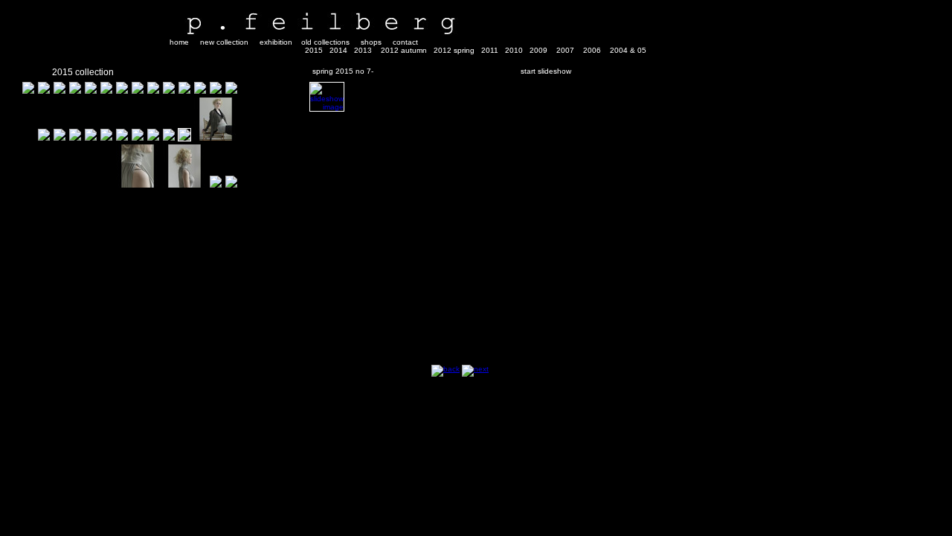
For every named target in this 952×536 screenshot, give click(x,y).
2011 (489, 50)
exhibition (276, 42)
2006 (592, 50)
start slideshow (546, 71)
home (179, 42)
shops (371, 42)
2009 (538, 50)
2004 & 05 (628, 50)
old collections (325, 42)
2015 (314, 50)
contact (405, 42)
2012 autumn (404, 50)
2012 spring (454, 50)
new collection (224, 42)
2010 (514, 50)
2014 (338, 50)
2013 (363, 50)
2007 (565, 50)
